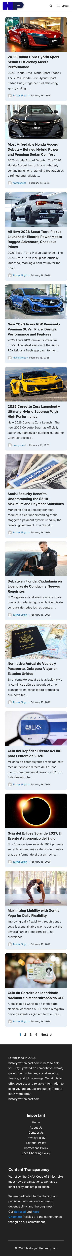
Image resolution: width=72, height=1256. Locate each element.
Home (36, 1122)
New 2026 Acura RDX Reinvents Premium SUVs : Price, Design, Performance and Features (34, 329)
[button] (51, 6)
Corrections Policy (36, 1148)
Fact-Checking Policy (36, 1153)
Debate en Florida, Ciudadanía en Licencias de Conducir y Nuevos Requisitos (35, 586)
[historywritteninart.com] (13, 6)
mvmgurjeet (19, 182)
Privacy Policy (36, 1137)
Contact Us (36, 1132)
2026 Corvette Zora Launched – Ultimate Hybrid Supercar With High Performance (34, 412)
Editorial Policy (36, 1143)
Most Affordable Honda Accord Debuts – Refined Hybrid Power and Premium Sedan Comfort (33, 149)
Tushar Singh (20, 95)
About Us (36, 1127)
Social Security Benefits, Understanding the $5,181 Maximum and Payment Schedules (36, 499)
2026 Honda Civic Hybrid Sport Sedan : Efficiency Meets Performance (33, 62)
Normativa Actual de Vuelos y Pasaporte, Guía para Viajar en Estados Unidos (32, 669)
